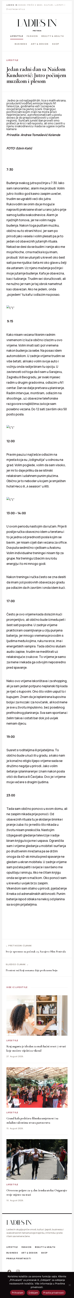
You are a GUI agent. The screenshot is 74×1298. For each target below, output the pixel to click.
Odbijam (33, 1292)
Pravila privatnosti (18, 1258)
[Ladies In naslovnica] (37, 22)
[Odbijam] (69, 1285)
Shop (55, 43)
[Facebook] (9, 1271)
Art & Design (39, 43)
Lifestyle (16, 36)
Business (21, 43)
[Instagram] (18, 1271)
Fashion (32, 36)
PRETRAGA (37, 30)
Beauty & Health (52, 36)
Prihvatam (17, 1292)
